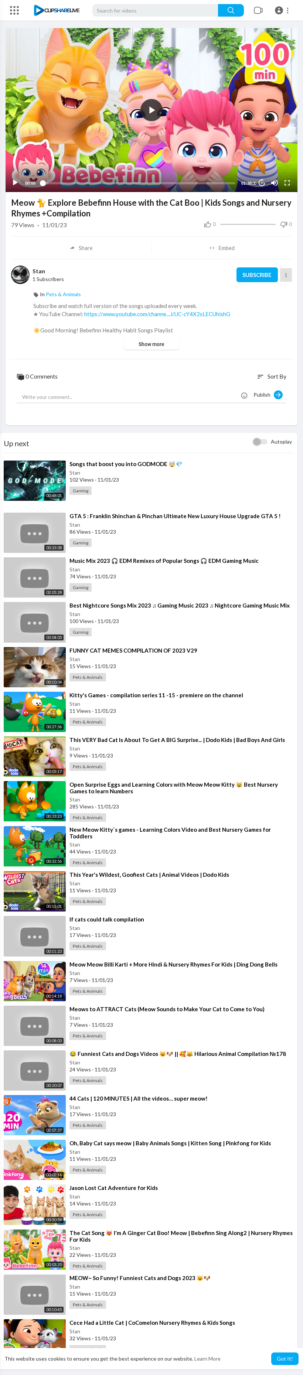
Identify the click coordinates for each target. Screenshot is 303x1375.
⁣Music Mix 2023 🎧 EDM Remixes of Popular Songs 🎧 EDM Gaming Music (164, 560)
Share (86, 247)
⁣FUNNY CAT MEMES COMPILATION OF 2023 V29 (133, 650)
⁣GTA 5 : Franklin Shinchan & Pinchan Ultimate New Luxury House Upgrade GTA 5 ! (175, 516)
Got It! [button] (285, 1358)
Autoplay (281, 441)
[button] (282, 10)
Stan (39, 270)
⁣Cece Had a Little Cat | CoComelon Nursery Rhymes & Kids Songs (152, 1322)
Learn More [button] (207, 1358)
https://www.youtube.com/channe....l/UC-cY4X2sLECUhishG (157, 314)
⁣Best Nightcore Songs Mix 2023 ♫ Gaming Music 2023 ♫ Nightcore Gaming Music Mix (179, 605)
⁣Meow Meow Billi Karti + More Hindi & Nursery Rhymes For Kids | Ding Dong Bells (173, 964)
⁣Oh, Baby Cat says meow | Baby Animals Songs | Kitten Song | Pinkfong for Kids (170, 1143)
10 (262, 183)
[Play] (15, 183)
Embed (226, 247)
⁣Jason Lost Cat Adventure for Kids (113, 1187)
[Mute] (274, 183)
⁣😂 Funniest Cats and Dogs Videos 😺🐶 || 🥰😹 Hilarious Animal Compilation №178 (177, 1053)
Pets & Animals (63, 294)
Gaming (80, 490)
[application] (151, 110)
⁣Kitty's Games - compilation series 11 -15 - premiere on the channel (156, 695)
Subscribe (257, 274)
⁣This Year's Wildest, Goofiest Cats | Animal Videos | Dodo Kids (149, 874)
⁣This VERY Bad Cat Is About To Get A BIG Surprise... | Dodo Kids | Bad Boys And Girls (177, 739)
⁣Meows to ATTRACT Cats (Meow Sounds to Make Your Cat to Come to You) (167, 1009)
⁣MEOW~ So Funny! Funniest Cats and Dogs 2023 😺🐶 (140, 1278)
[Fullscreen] (287, 183)
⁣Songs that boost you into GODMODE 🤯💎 (126, 464)
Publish (263, 394)
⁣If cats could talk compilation (106, 919)
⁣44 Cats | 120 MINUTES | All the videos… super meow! (138, 1098)
